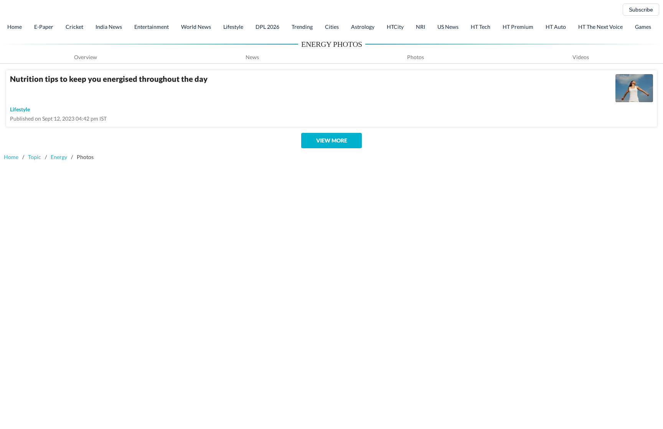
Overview (85, 57)
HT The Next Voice (600, 26)
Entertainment (151, 26)
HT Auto (556, 26)
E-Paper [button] (43, 26)
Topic (34, 157)
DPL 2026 (267, 26)
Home (14, 26)
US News (447, 26)
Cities (332, 26)
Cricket (74, 26)
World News (196, 26)
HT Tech (480, 26)
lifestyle (20, 109)
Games (643, 26)
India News (109, 26)
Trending (302, 26)
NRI (420, 26)
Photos (415, 57)
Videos (580, 57)
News (252, 57)
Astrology (362, 26)
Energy (59, 157)
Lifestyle (233, 26)
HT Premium (518, 26)
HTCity (395, 26)
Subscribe (641, 10)
